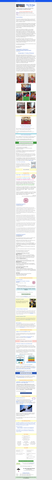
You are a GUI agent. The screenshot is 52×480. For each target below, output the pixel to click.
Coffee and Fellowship (26, 169)
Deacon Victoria (21, 402)
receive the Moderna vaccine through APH (26, 336)
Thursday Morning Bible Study (26, 294)
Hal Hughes (31, 313)
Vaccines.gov (29, 337)
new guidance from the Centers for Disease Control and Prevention (25, 368)
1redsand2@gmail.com (33, 270)
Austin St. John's (31, 160)
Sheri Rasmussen (22, 327)
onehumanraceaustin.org (23, 258)
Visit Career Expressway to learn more (26, 393)
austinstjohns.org (25, 296)
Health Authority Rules (27, 366)
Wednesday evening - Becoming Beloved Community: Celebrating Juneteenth (26, 289)
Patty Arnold (28, 319)
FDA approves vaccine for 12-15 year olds (26, 341)
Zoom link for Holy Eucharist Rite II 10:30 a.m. (26, 142)
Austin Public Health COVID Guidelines (26, 373)
